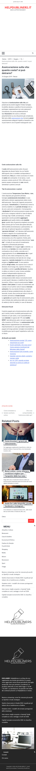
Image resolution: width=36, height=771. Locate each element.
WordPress (27, 768)
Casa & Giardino (7, 536)
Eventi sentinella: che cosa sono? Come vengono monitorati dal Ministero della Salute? (20, 347)
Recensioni (5, 560)
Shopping (5, 549)
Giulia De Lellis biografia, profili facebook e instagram (18, 504)
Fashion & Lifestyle (8, 543)
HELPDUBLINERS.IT (18, 7)
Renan (15, 76)
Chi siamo (5, 758)
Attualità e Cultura (7, 406)
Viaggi (4, 566)
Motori (4, 556)
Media (4, 553)
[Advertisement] (18, 32)
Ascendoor (14, 768)
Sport (3, 563)
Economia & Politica (8, 540)
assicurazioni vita (17, 118)
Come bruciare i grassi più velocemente (16, 442)
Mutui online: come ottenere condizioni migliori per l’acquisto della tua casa (17, 473)
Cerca (4, 516)
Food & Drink (6, 546)
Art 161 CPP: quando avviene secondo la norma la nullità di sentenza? (19, 363)
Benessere (5, 533)
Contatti (4, 755)
